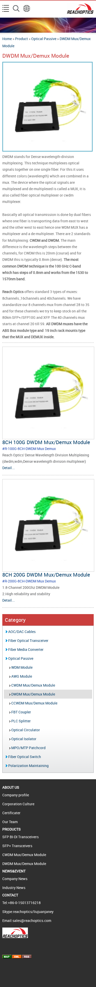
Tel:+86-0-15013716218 (21, 902)
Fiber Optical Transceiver (27, 640)
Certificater (11, 812)
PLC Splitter (20, 720)
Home (7, 38)
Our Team (10, 821)
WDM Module (21, 667)
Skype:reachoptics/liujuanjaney (28, 911)
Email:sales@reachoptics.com (26, 920)
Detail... (8, 467)
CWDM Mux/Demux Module (32, 685)
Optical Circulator (25, 729)
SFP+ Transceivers (17, 845)
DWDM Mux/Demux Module (32, 694)
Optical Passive (43, 38)
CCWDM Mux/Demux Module (33, 703)
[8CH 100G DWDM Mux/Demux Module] (48, 436)
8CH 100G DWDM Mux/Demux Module (46, 442)
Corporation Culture (18, 803)
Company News (14, 878)
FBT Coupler (20, 712)
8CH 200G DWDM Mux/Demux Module (46, 574)
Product (21, 38)
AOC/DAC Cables (21, 631)
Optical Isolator (23, 738)
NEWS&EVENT (14, 871)
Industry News (13, 887)
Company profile (15, 795)
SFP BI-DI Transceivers (20, 836)
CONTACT (10, 895)
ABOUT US (10, 787)
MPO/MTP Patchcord (28, 747)
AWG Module (21, 676)
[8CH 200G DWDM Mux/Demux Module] (48, 568)
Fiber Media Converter (25, 649)
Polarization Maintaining (28, 765)
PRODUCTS (11, 829)
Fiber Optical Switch (24, 756)
